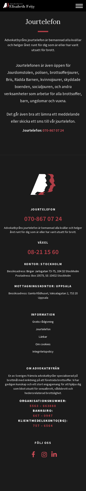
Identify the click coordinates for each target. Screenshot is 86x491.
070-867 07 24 (53, 130)
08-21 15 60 (43, 252)
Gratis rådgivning (43, 322)
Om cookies (43, 344)
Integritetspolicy (43, 351)
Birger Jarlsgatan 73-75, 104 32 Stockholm (53, 271)
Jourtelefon (43, 329)
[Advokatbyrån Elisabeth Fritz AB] (30, 5)
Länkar (43, 337)
